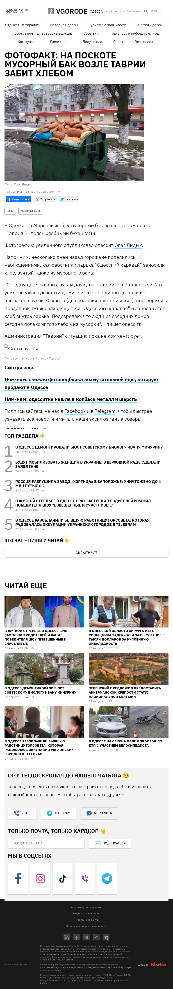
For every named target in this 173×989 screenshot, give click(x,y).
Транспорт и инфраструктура (134, 33)
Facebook (75, 411)
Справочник (14, 12)
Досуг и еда (92, 41)
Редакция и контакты (86, 913)
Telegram (105, 411)
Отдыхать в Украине (22, 24)
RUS (154, 11)
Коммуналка (28, 41)
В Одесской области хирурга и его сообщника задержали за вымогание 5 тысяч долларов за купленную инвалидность (126, 637)
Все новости (145, 41)
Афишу (116, 11)
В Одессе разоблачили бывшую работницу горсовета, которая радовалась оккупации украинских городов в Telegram (82, 522)
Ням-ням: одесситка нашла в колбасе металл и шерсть (71, 399)
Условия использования (86, 907)
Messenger (103, 813)
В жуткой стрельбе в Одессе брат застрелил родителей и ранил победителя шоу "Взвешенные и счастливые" (83, 503)
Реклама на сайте (87, 919)
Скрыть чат (86, 552)
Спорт (118, 41)
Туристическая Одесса (108, 24)
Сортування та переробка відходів (43, 33)
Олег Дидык (128, 245)
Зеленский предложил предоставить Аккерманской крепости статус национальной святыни (125, 692)
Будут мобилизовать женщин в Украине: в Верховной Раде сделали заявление (88, 464)
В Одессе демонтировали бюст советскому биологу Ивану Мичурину (89, 447)
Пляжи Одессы (150, 24)
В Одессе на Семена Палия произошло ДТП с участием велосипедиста (125, 743)
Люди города (60, 41)
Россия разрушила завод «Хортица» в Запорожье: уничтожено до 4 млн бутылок (88, 483)
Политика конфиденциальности (86, 926)
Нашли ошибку (14, 428)
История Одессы (64, 24)
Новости (11, 10)
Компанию (133, 11)
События (91, 33)
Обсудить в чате (39, 428)
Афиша (24, 10)
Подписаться (114, 843)
